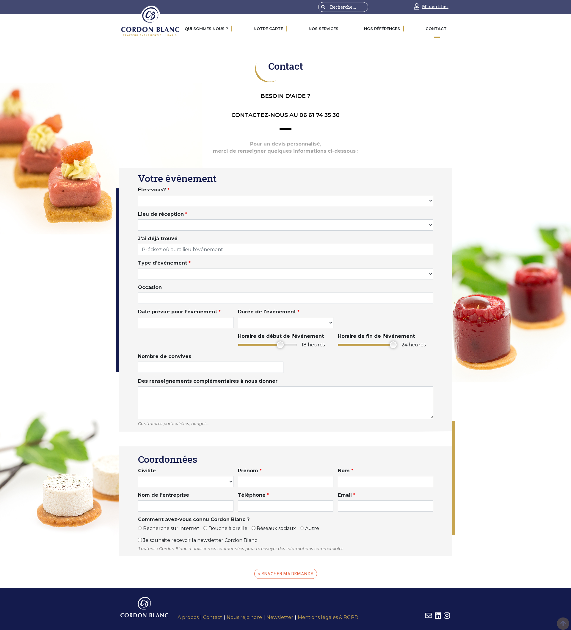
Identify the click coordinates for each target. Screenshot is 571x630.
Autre (311, 528)
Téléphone (253, 495)
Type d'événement (164, 263)
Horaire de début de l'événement (281, 336)
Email (346, 495)
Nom (345, 470)
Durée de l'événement (268, 312)
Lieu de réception (162, 214)
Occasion (150, 287)
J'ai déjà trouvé (158, 238)
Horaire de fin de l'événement (376, 336)
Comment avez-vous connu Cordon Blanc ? (194, 519)
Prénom (250, 470)
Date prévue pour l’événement (179, 312)
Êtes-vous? (154, 190)
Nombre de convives (164, 356)
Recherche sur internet (170, 528)
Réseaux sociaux (275, 528)
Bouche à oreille (227, 528)
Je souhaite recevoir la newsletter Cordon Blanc (199, 540)
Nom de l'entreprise (163, 495)
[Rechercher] (323, 7)
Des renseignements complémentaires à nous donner (207, 381)
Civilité (147, 470)
